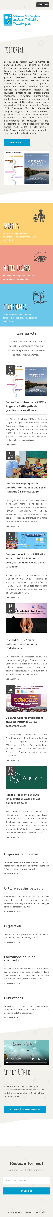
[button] (42, 4)
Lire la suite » (12, 445)
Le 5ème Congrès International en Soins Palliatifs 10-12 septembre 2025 (25, 722)
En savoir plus (12, 874)
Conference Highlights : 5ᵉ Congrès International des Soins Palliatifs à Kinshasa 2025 (26, 487)
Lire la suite (17, 142)
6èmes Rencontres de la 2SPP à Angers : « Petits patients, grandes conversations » (26, 406)
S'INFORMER (14, 306)
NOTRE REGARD (16, 267)
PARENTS (11, 225)
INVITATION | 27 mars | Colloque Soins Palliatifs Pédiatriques (21, 644)
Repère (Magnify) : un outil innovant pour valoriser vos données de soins (23, 799)
